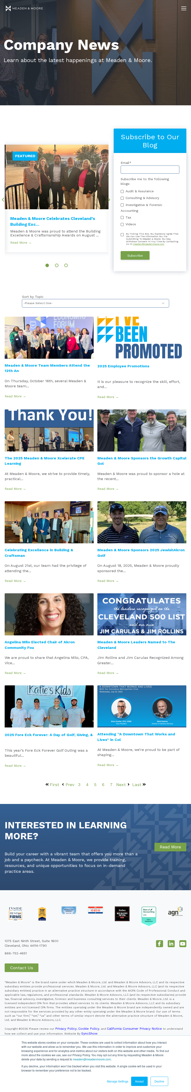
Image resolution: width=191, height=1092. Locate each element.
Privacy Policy (66, 1028)
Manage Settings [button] (117, 1081)
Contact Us (21, 967)
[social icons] (159, 943)
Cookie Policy (88, 1028)
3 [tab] (66, 265)
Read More (170, 846)
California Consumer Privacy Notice (134, 1028)
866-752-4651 (16, 953)
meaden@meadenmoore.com (92, 1059)
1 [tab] (47, 265)
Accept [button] (139, 1081)
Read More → (21, 242)
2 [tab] (56, 265)
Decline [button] (159, 1081)
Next (111, 198)
